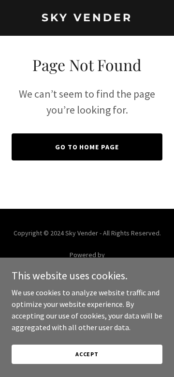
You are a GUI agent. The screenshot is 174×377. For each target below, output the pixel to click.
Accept (87, 354)
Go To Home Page (87, 147)
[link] (87, 18)
